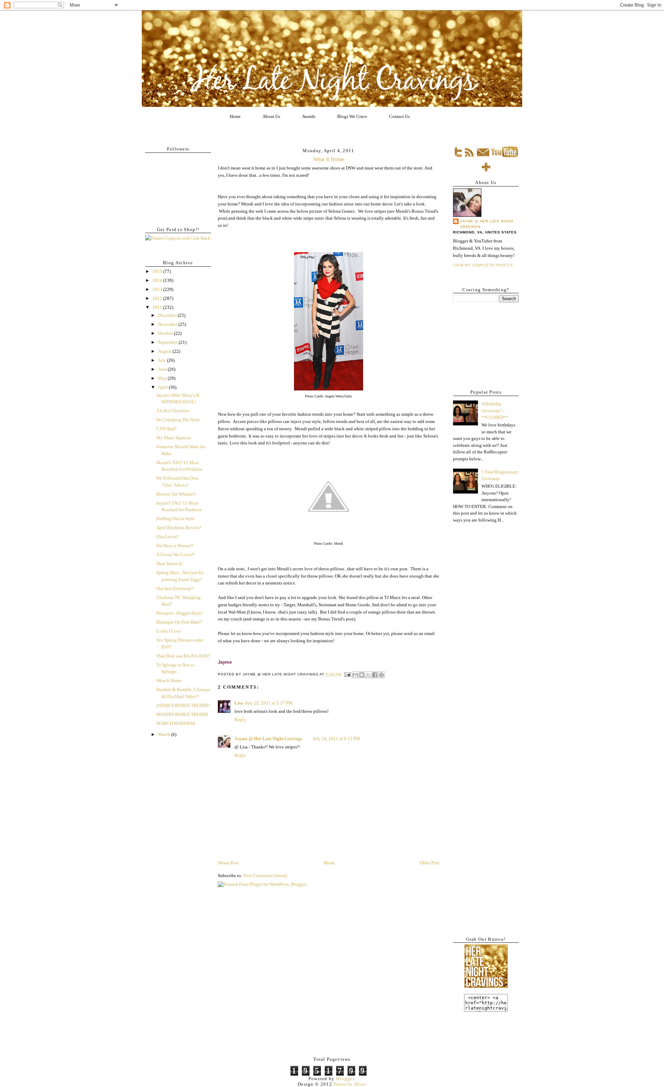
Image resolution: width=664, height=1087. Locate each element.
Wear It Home (169, 680)
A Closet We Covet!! (175, 554)
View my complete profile (483, 265)
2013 (158, 289)
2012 (158, 298)
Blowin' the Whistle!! (176, 494)
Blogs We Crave (352, 116)
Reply (240, 719)
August (165, 351)
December (168, 315)
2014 (158, 280)
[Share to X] (368, 674)
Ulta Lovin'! (167, 536)
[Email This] (355, 674)
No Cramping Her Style (178, 419)
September (168, 342)
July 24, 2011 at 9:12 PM (336, 738)
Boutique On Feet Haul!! (179, 622)
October (166, 333)
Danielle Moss (349, 1084)
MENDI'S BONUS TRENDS (182, 714)
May (163, 378)
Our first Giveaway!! (175, 588)
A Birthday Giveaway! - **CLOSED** (494, 410)
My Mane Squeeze (173, 437)
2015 (158, 271)
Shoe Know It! (169, 563)
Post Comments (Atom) (265, 875)
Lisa (238, 703)
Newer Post (228, 862)
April (163, 387)
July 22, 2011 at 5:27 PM (269, 703)
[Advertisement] (484, 343)
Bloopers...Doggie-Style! (179, 613)
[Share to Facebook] (374, 674)
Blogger (345, 1078)
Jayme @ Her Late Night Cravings (268, 738)
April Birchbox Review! (178, 527)
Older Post (429, 862)
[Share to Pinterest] (381, 674)
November (168, 324)
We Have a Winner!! (174, 545)
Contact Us (399, 116)
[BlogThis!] (361, 674)
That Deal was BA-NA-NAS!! (183, 655)
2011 (158, 307)
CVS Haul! (166, 428)
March (164, 734)
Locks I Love (168, 631)
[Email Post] (347, 674)
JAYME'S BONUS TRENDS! (183, 705)
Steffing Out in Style (175, 518)
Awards (308, 116)
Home (235, 116)
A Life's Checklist (172, 410)
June (163, 369)
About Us (271, 116)
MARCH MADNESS (175, 723)
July (162, 360)
